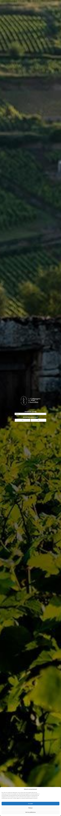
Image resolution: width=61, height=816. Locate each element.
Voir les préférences (30, 812)
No (38, 420)
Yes (22, 420)
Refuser (30, 808)
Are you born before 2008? (30, 417)
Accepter (30, 803)
